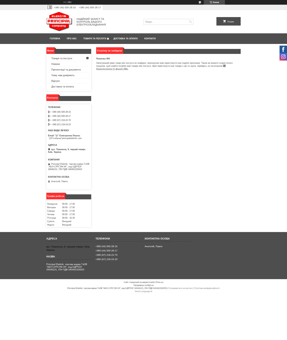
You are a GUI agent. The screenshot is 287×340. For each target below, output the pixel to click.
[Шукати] (190, 22)
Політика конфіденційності (207, 288)
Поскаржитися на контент (181, 288)
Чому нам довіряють (63, 75)
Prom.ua (159, 282)
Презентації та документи (66, 69)
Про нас (72, 38)
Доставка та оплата (125, 38)
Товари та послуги (94, 38)
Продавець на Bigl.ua (144, 285)
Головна (55, 38)
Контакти (150, 38)
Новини (55, 64)
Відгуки (55, 80)
